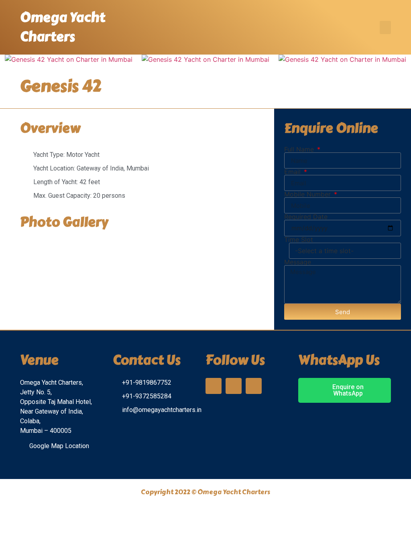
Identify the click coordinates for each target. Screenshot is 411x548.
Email (293, 171)
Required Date (306, 216)
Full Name (300, 149)
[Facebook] (234, 386)
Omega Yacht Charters (62, 27)
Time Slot (298, 239)
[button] (385, 27)
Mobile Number (308, 194)
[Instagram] (214, 386)
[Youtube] (254, 386)
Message (297, 262)
